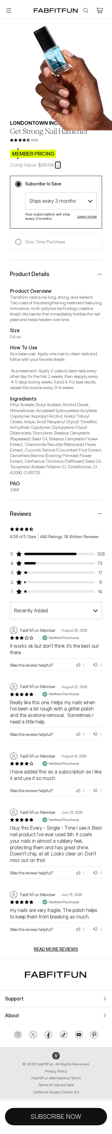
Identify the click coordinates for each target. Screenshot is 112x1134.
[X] (33, 1035)
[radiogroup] (56, 213)
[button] (57, 165)
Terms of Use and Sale (56, 1084)
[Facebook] (48, 1035)
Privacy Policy (56, 1071)
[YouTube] (79, 1035)
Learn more (87, 216)
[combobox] (61, 201)
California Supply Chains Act (56, 1092)
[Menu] (8, 10)
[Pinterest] (94, 1035)
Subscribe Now (56, 1116)
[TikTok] (64, 1035)
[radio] (56, 184)
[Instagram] (18, 1035)
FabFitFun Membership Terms (56, 1078)
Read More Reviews (56, 949)
